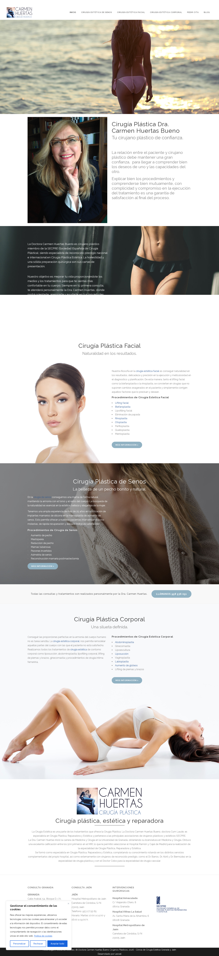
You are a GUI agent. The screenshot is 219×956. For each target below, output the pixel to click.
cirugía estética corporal (66, 641)
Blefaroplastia (122, 406)
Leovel (118, 954)
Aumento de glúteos (126, 665)
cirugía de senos (42, 497)
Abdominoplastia (124, 642)
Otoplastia (121, 422)
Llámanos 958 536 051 (171, 594)
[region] (39, 925)
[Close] (68, 903)
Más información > (126, 445)
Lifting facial (122, 403)
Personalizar (19, 943)
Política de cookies (43, 936)
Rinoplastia (121, 418)
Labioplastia (122, 661)
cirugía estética (78, 649)
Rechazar (38, 943)
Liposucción (121, 653)
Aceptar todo (57, 943)
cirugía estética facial (147, 371)
